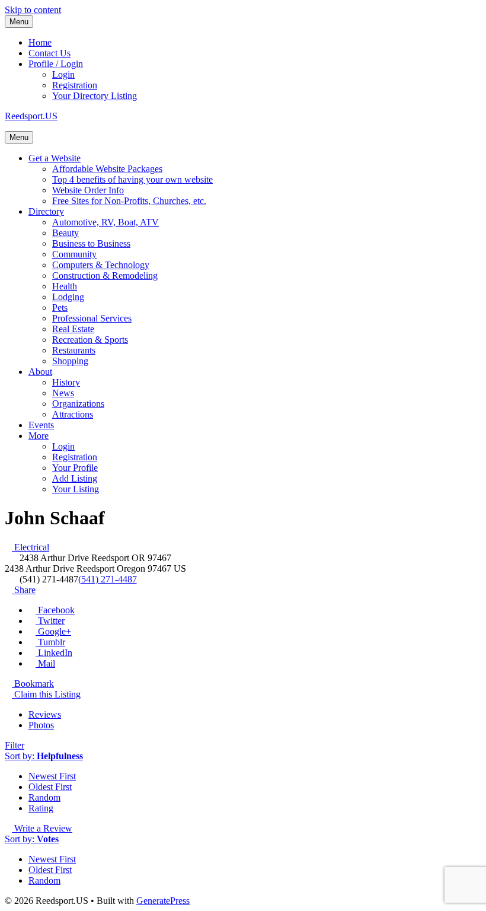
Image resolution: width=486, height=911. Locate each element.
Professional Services (92, 318)
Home (40, 42)
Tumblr (50, 642)
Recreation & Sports (90, 340)
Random (44, 797)
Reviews (44, 714)
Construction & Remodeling (105, 275)
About (40, 372)
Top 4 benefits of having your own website (132, 179)
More (38, 436)
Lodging (68, 297)
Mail (45, 663)
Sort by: (44, 756)
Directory (46, 211)
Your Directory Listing (94, 96)
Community (74, 254)
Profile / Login (55, 64)
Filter (14, 745)
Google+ (53, 631)
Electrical (30, 547)
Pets (60, 307)
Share (24, 590)
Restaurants (73, 350)
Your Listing (75, 489)
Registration (74, 85)
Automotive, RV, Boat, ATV (105, 222)
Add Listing (74, 478)
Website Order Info (88, 190)
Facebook (55, 610)
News (63, 393)
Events (41, 425)
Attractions (72, 414)
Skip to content (33, 10)
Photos (41, 725)
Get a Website (54, 158)
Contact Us (49, 53)
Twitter (50, 621)
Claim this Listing (46, 694)
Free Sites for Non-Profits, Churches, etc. (129, 201)
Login (63, 74)
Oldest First (50, 787)
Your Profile (75, 468)
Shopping (70, 361)
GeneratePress (163, 901)
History (66, 382)
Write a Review (42, 828)
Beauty (65, 233)
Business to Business (91, 243)
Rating (40, 808)
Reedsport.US (31, 116)
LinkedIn (54, 653)
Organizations (78, 404)
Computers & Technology (100, 265)
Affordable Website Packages (107, 169)
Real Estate (73, 329)
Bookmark (33, 684)
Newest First (52, 776)
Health (64, 286)
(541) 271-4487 (107, 579)
